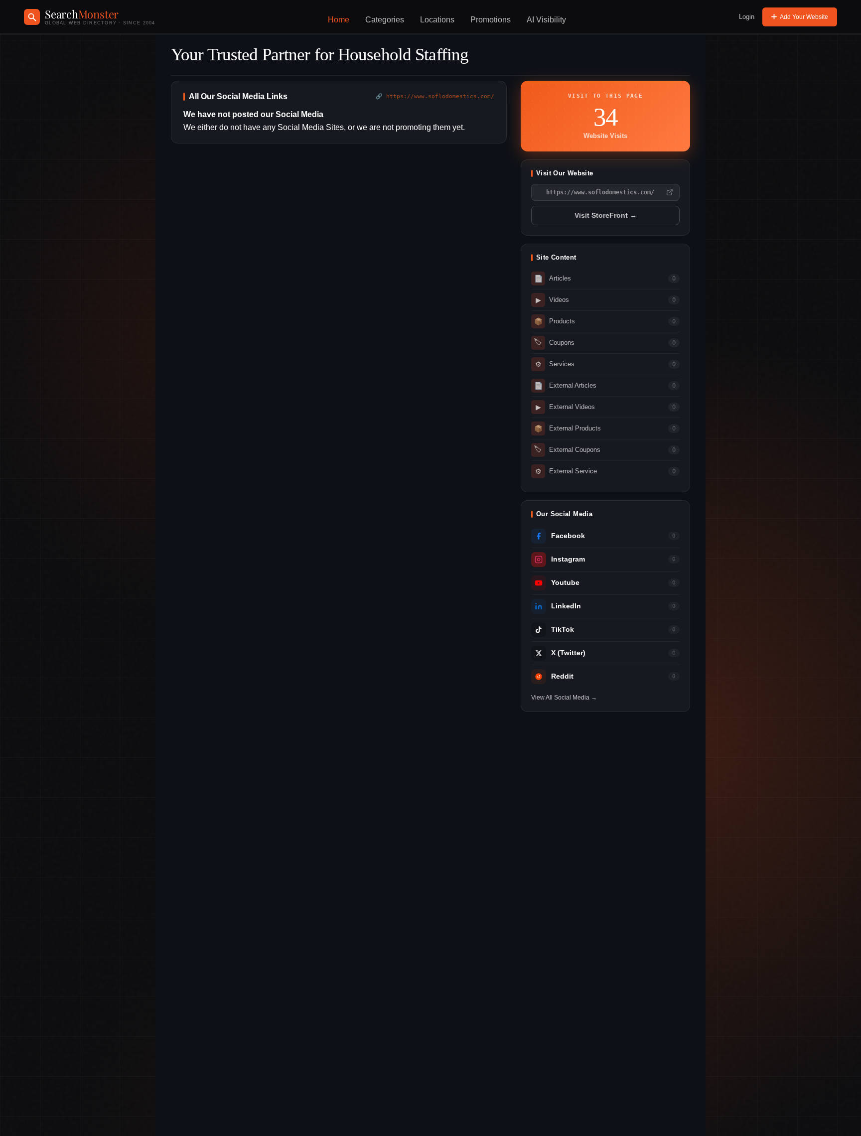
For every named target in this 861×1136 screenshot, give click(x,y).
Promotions (490, 19)
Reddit (562, 676)
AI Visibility (546, 19)
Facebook (568, 536)
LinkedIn (566, 606)
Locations (437, 19)
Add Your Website (804, 16)
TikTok (562, 629)
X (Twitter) (568, 653)
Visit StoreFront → (605, 215)
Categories (384, 19)
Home (338, 19)
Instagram (568, 559)
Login (746, 16)
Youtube (565, 582)
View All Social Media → (564, 697)
